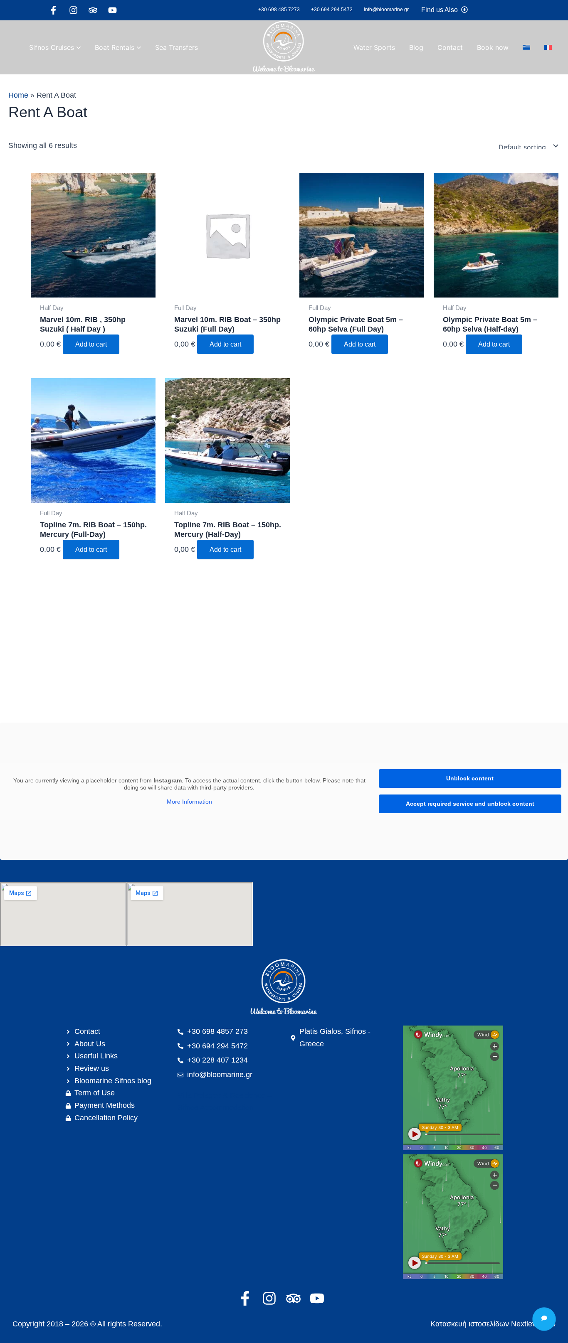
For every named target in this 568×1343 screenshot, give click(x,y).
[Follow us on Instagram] (75, 10)
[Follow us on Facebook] (55, 10)
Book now (493, 47)
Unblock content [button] (470, 778)
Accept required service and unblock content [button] (470, 803)
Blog (416, 47)
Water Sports (374, 47)
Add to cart (91, 344)
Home (18, 95)
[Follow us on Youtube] (114, 10)
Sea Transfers (176, 47)
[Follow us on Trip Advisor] (95, 10)
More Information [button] (189, 801)
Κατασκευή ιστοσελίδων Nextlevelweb (493, 1324)
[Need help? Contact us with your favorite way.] (544, 1319)
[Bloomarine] (284, 988)
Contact (450, 47)
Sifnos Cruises (51, 47)
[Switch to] (526, 47)
